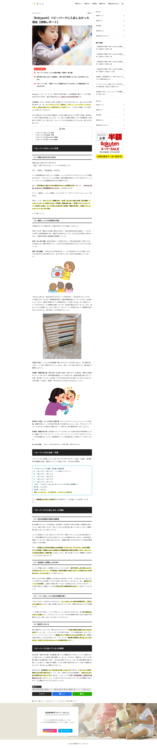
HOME (35, 701)
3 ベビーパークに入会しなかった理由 (47, 137)
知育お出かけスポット (113, 3)
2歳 (66, 689)
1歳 (62, 689)
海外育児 (94, 3)
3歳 (35, 689)
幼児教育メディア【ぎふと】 (80, 744)
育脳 (71, 689)
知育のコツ (87, 3)
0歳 (57, 689)
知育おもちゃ (102, 3)
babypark (87, 689)
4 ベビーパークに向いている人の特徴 (47, 139)
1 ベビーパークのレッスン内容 (45, 133)
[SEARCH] (122, 3)
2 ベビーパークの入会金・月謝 (45, 135)
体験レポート (78, 3)
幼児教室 (41, 689)
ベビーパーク (79, 689)
